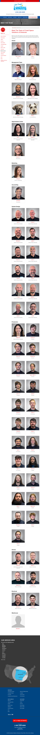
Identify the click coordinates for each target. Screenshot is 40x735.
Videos (2, 39)
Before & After (3, 47)
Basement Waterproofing (24, 691)
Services (5, 17)
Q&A (1, 57)
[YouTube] (12, 714)
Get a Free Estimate (33, 17)
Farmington (4, 655)
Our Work (10, 17)
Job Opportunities (3, 44)
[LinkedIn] (9, 714)
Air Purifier (9, 694)
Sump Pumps (22, 694)
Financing (2, 49)
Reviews (14, 17)
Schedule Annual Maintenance (12, 696)
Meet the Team (3, 50)
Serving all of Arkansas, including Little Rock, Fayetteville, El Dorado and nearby (20, 14)
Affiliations (2, 53)
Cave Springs (4, 648)
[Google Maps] (8, 714)
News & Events (3, 36)
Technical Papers (3, 55)
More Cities (3, 659)
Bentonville (4, 646)
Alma (3, 643)
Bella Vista (3, 645)
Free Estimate (22, 696)
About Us (19, 17)
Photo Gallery (3, 42)
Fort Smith (3, 657)
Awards (9, 703)
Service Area (25, 17)
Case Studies (3, 52)
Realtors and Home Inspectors (4, 61)
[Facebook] (11, 714)
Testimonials (3, 37)
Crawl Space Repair (11, 691)
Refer (1, 58)
